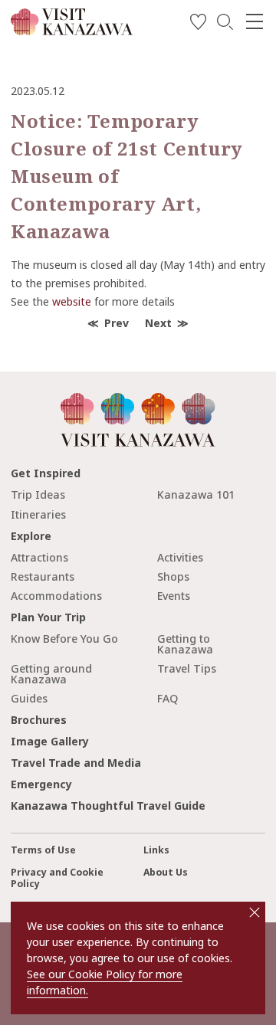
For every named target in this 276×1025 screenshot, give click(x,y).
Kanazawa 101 (196, 494)
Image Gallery (50, 741)
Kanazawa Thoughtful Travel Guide (108, 805)
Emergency (41, 784)
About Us (165, 872)
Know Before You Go (64, 638)
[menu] (254, 21)
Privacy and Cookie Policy (57, 878)
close (254, 912)
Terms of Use (43, 849)
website (71, 301)
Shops (173, 576)
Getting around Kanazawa (51, 673)
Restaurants (42, 576)
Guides (29, 698)
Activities (180, 557)
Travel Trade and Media (76, 762)
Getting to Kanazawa (185, 644)
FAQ (167, 698)
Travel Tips (186, 668)
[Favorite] (198, 24)
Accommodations (56, 595)
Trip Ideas (38, 494)
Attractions (39, 557)
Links (156, 849)
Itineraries (38, 514)
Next (158, 323)
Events (173, 595)
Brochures (39, 719)
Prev (116, 323)
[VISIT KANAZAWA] (72, 29)
